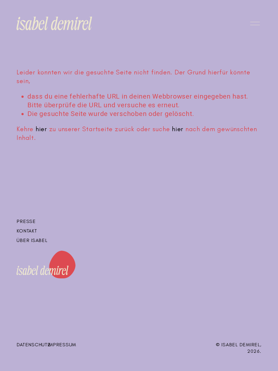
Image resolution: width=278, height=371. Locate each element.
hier (41, 129)
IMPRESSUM (62, 344)
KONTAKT (27, 231)
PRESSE (26, 221)
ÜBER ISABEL (32, 240)
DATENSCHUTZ (33, 344)
